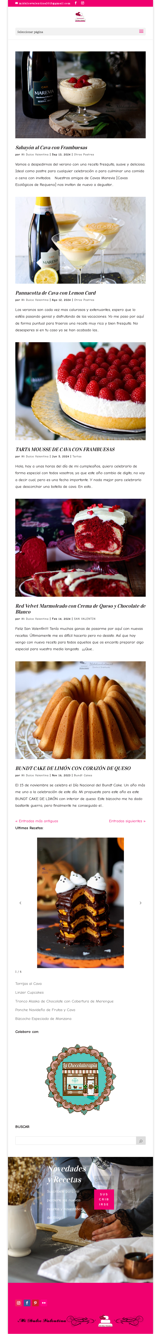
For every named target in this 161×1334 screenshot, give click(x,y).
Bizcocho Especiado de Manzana (43, 1018)
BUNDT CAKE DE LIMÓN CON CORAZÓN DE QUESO (72, 768)
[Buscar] (141, 1140)
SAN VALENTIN (85, 619)
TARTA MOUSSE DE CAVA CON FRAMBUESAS (64, 449)
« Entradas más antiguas (36, 821)
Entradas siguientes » (127, 821)
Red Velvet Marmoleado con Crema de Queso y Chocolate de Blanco (80, 609)
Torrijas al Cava (28, 983)
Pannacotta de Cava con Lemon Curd (55, 293)
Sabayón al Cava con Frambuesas (51, 147)
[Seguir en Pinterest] (35, 1303)
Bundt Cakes (83, 775)
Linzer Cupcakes (29, 992)
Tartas (77, 456)
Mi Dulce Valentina (35, 154)
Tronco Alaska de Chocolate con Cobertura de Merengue (64, 1001)
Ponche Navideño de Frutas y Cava (45, 1010)
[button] (20, 903)
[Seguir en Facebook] (27, 1303)
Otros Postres (84, 154)
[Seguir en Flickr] (43, 1303)
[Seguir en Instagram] (18, 1303)
